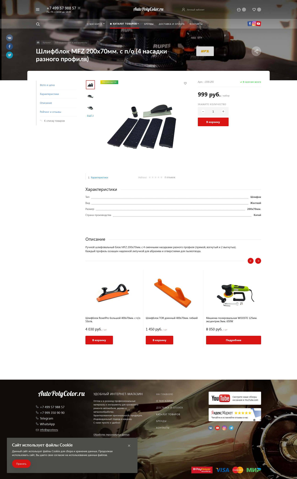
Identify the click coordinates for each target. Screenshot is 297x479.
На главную (164, 394)
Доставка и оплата (169, 407)
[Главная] (38, 42)
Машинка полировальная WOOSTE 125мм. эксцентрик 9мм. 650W (231, 319)
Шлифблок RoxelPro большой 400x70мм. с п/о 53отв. (112, 319)
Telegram (46, 418)
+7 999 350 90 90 (52, 412)
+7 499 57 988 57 (61, 7)
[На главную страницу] (148, 9)
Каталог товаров (168, 414)
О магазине (164, 400)
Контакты (162, 427)
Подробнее (233, 340)
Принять (21, 463)
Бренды (161, 421)
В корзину (213, 122)
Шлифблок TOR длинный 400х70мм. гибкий (172, 318)
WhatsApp (47, 424)
